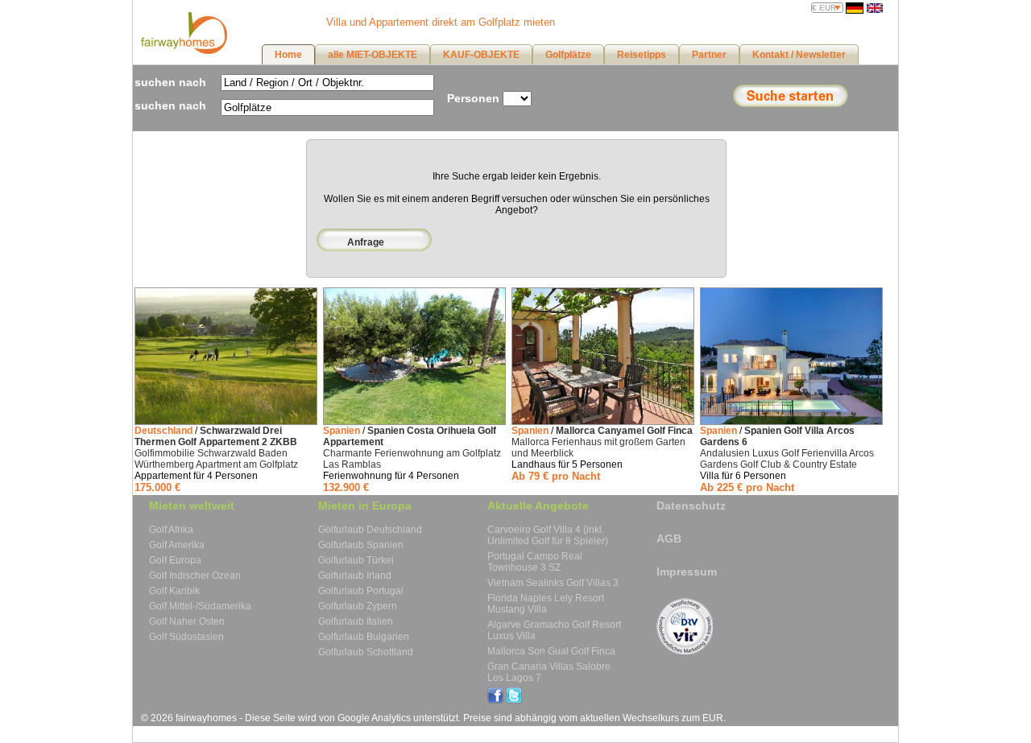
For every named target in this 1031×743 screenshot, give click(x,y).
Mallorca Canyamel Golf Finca (624, 430)
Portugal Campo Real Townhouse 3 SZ (534, 562)
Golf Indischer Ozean (195, 575)
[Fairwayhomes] (182, 50)
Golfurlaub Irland (354, 575)
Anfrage (365, 242)
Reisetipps (641, 54)
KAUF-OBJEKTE (481, 54)
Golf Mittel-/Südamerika (200, 606)
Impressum (686, 571)
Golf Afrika (171, 529)
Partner (709, 54)
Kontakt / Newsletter (799, 54)
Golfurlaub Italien (355, 621)
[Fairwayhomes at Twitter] (514, 700)
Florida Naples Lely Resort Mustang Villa (545, 603)
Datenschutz (691, 505)
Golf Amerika (177, 545)
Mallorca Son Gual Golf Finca (551, 651)
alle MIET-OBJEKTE (372, 54)
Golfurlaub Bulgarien (363, 636)
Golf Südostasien (186, 636)
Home (288, 54)
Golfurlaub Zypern (357, 606)
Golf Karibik (174, 590)
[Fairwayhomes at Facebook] (495, 700)
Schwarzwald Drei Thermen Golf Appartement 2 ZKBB (216, 436)
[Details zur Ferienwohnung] (226, 421)
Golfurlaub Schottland (365, 652)
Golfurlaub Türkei (356, 560)
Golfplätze (568, 54)
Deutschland (164, 430)
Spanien (341, 430)
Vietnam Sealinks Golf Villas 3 (553, 582)
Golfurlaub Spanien (361, 545)
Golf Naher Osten (187, 621)
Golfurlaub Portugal (361, 590)
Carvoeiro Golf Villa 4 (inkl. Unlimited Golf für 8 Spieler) (547, 535)
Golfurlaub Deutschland (370, 529)
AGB (668, 538)
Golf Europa (175, 560)
